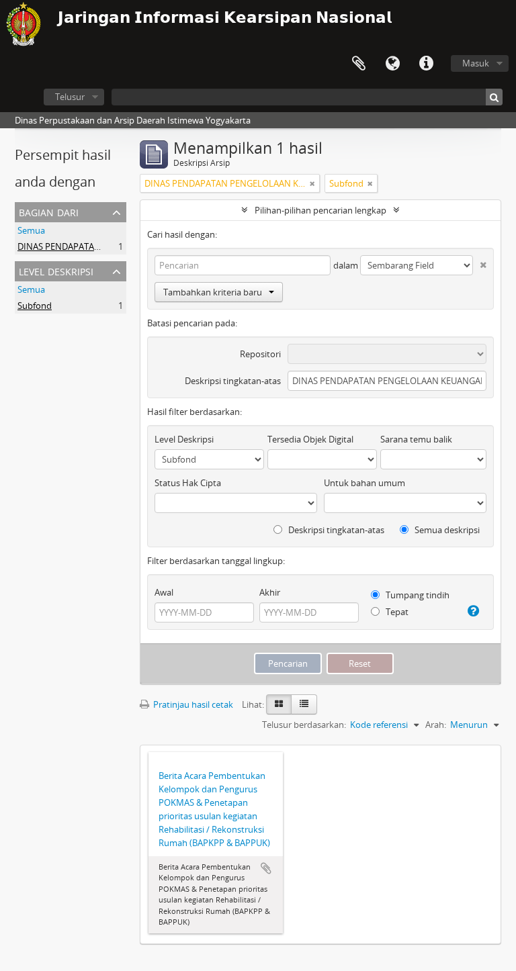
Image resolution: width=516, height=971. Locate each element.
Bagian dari (49, 211)
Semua (31, 230)
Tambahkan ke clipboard (266, 868)
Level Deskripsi (56, 270)
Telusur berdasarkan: (304, 725)
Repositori (260, 354)
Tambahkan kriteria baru (212, 292)
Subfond (34, 305)
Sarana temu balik (416, 439)
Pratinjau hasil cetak (192, 704)
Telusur (70, 97)
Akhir (269, 592)
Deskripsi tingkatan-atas (233, 381)
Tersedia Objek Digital (310, 439)
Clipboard (359, 64)
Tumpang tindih (416, 595)
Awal (164, 592)
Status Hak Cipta (188, 483)
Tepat (396, 612)
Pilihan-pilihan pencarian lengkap (320, 210)
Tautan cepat (426, 64)
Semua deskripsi (446, 530)
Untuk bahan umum (364, 483)
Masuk (475, 63)
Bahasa (392, 64)
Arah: (435, 725)
